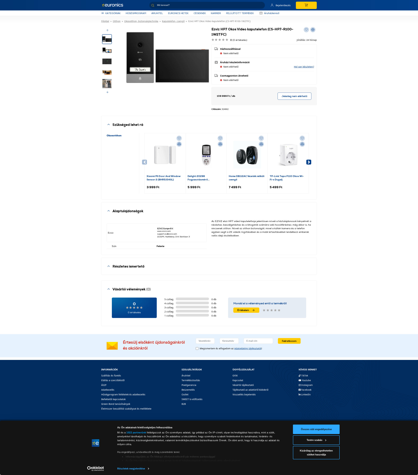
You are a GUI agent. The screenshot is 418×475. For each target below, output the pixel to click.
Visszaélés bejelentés (244, 394)
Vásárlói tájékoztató (243, 385)
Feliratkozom (289, 341)
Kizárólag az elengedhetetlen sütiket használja (316, 452)
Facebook (306, 389)
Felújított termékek (240, 13)
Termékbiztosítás (191, 380)
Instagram (307, 385)
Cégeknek (200, 13)
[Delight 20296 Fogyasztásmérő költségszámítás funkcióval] (206, 154)
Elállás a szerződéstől (113, 380)
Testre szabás (314, 440)
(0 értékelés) (238, 40)
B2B (184, 403)
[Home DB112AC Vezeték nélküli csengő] (247, 154)
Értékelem (243, 310)
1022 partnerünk (136, 432)
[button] (107, 30)
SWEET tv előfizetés (192, 399)
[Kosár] (306, 5)
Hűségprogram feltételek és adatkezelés (123, 394)
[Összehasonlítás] (179, 144)
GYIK (235, 375)
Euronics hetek (178, 13)
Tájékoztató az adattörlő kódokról (250, 389)
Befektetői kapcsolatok (113, 399)
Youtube (306, 380)
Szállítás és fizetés (111, 375)
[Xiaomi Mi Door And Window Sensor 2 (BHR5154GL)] (165, 154)
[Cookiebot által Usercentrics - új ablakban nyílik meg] (95, 468)
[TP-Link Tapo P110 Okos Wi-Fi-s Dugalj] (288, 154)
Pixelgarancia (189, 385)
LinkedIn (306, 394)
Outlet (185, 394)
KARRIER (216, 13)
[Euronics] (114, 5)
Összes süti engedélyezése (316, 429)
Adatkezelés (107, 389)
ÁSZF (103, 385)
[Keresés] (261, 5)
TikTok (304, 375)
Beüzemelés (188, 389)
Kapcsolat (238, 380)
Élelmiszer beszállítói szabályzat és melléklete (126, 408)
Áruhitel (157, 13)
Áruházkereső (271, 13)
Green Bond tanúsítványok (115, 403)
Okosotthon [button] (114, 135)
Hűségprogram (136, 13)
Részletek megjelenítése (131, 468)
